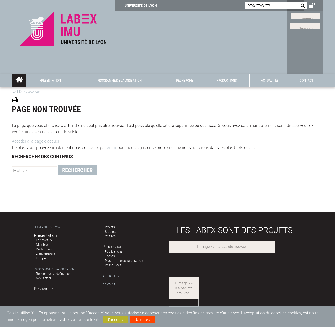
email (112, 147)
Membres (42, 244)
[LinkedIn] (305, 15)
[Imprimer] (16, 100)
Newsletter (43, 278)
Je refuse (143, 319)
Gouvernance (45, 253)
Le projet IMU (45, 240)
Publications (113, 251)
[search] (276, 5)
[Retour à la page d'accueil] (63, 27)
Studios (110, 231)
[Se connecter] (315, 6)
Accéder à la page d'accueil (36, 141)
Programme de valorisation (54, 269)
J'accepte (115, 319)
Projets (110, 227)
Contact (109, 284)
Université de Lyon (141, 5)
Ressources (113, 265)
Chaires (110, 236)
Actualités (111, 276)
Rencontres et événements (54, 273)
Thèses (110, 256)
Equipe (41, 258)
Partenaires (44, 249)
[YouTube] (305, 25)
